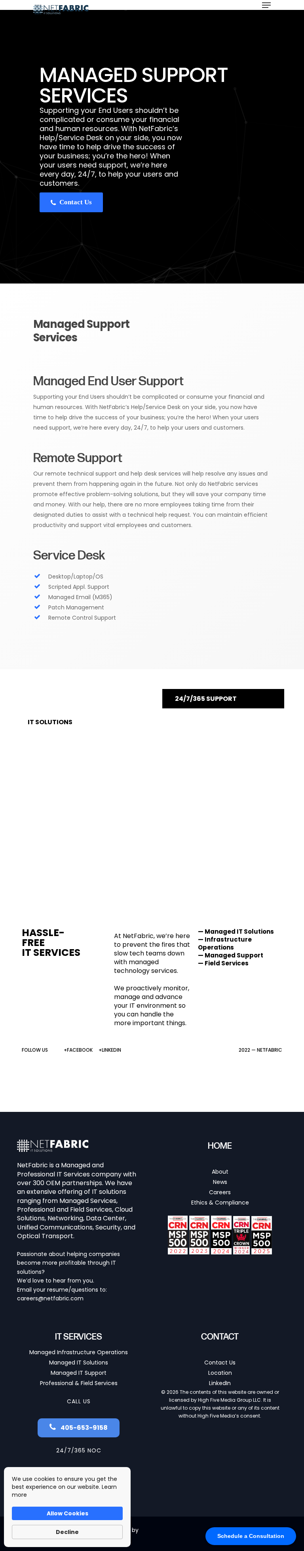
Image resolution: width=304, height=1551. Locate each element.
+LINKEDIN (110, 1050)
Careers (220, 1192)
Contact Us (75, 202)
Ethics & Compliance (220, 1203)
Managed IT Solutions (78, 1362)
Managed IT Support (78, 1373)
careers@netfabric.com (50, 1298)
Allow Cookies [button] (67, 1513)
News (220, 1182)
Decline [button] (67, 1532)
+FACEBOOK (78, 1050)
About (220, 1172)
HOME (220, 1146)
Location (220, 1373)
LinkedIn (220, 1383)
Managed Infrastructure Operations (78, 1352)
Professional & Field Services (79, 1383)
